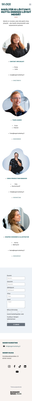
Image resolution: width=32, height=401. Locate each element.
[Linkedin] (25, 366)
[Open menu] (30, 4)
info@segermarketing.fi (13, 346)
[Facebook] (14, 366)
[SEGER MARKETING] (6, 4)
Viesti (8, 299)
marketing (14, 314)
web (22, 314)
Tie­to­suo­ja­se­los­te (16, 387)
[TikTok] (19, 366)
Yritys (8, 293)
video (19, 314)
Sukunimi (10, 281)
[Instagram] (9, 366)
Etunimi (9, 275)
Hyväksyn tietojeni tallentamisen (12, 318)
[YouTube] (17, 371)
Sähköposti (10, 287)
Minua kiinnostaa (12, 310)
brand (9, 314)
